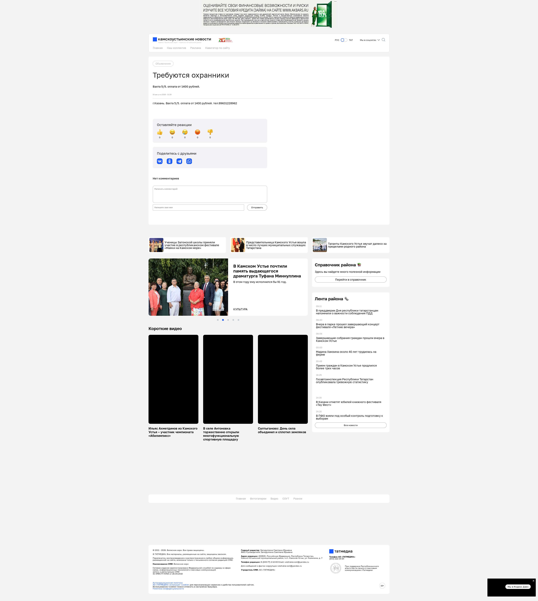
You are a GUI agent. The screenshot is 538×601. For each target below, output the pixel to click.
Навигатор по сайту (217, 47)
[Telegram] (179, 161)
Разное (297, 498)
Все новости (351, 425)
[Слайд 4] (233, 320)
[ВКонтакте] (160, 161)
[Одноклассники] (169, 161)
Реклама (195, 47)
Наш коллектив (176, 47)
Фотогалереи (258, 498)
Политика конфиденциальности (168, 588)
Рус (337, 40)
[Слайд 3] (228, 320)
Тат (351, 40)
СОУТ (285, 498)
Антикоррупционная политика (168, 582)
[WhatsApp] (189, 161)
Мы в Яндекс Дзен (518, 586)
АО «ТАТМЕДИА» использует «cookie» (171, 584)
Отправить (257, 207)
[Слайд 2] (223, 320)
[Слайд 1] (218, 320)
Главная (158, 47)
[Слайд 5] (238, 320)
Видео (274, 498)
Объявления (163, 63)
